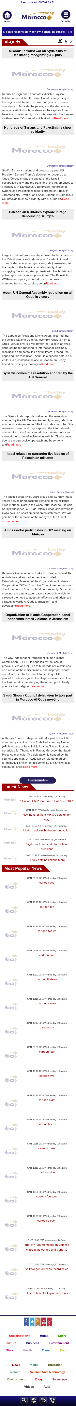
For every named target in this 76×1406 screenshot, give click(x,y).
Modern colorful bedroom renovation (46, 830)
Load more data (38, 780)
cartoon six (47, 1027)
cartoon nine (47, 1172)
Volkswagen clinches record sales (46, 1268)
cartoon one (47, 955)
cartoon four (47, 1051)
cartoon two (46, 882)
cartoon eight (47, 1099)
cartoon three (47, 1148)
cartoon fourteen (47, 1196)
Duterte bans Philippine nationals (47, 1293)
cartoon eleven (46, 1220)
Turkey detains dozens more (46, 859)
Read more (61, 118)
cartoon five (46, 1075)
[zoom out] (71, 41)
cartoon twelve (46, 930)
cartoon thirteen (47, 979)
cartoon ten (47, 906)
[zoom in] (60, 41)
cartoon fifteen (47, 1124)
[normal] (65, 41)
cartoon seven (47, 1003)
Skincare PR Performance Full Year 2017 (46, 801)
